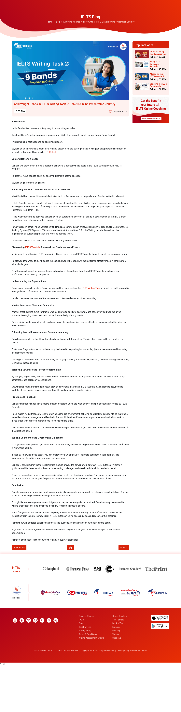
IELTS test (51, 152)
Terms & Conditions (88, 634)
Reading (116, 630)
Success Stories (86, 616)
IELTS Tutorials (32, 247)
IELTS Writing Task (91, 288)
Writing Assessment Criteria (91, 638)
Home (49, 22)
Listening (116, 627)
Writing (115, 634)
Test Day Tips (85, 627)
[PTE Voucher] (130, 592)
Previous (20, 547)
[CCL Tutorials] (50, 592)
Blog (58, 22)
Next (122, 547)
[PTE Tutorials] (77, 592)
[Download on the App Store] (160, 617)
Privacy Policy (85, 630)
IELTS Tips (20, 111)
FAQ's (81, 620)
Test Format (118, 620)
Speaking (116, 638)
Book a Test (117, 623)
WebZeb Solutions (138, 651)
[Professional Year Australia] (103, 592)
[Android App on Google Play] (160, 626)
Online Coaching (119, 616)
